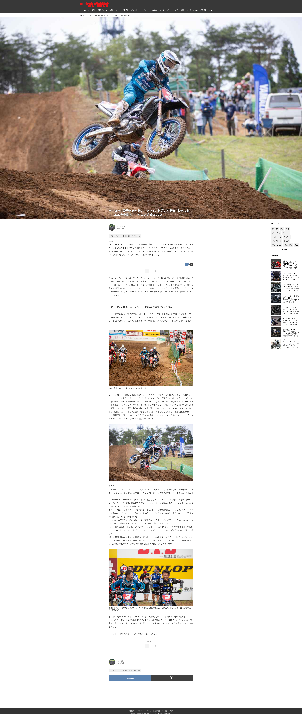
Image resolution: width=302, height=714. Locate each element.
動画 (281, 229)
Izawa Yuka (121, 228)
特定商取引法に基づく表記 (163, 711)
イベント (286, 233)
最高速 (286, 241)
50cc (296, 245)
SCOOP (275, 229)
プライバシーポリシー (145, 711)
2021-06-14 (121, 226)
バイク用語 (288, 245)
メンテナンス (276, 241)
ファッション (276, 245)
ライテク (287, 237)
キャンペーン (276, 237)
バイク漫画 (276, 233)
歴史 (287, 229)
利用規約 (132, 711)
